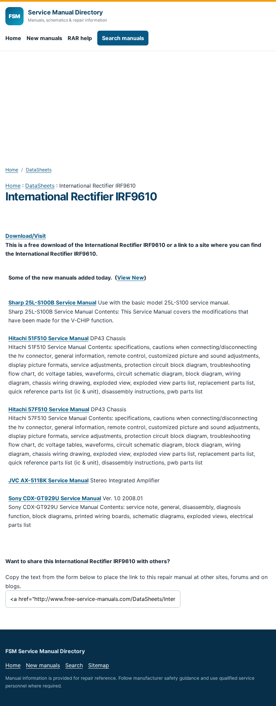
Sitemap (98, 665)
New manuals (44, 38)
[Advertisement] (138, 102)
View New (130, 277)
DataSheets (38, 169)
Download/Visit (25, 235)
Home (13, 38)
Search (74, 665)
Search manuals (123, 38)
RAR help (80, 38)
